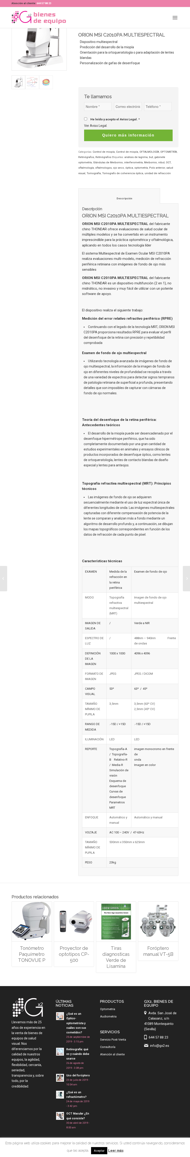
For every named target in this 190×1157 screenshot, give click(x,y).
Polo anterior (157, 167)
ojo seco (118, 167)
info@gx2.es (159, 1046)
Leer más (116, 1150)
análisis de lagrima (136, 157)
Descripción (119, 198)
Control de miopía (104, 151)
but (151, 157)
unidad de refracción (158, 173)
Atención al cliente (112, 1054)
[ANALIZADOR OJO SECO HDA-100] (3, 578)
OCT (168, 162)
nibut (161, 162)
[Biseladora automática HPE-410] (186, 578)
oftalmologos (103, 167)
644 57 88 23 (44, 3)
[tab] (119, 195)
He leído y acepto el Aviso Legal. (115, 119)
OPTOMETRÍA (168, 151)
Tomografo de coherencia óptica (122, 173)
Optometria (107, 1009)
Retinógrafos (86, 157)
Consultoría (107, 1047)
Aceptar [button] (99, 1150)
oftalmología (86, 167)
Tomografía (94, 173)
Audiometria (108, 1016)
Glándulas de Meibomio (108, 162)
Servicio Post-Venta (113, 1039)
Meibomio (150, 162)
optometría (141, 167)
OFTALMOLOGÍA (149, 151)
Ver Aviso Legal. (95, 126)
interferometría (133, 162)
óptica (129, 167)
